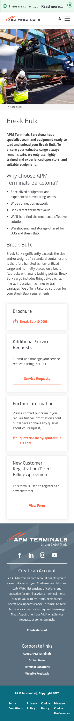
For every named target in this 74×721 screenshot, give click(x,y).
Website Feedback (37, 673)
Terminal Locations (37, 667)
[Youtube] (54, 555)
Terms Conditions (16, 705)
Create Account (37, 630)
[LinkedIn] (31, 556)
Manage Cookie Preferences (62, 708)
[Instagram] (42, 555)
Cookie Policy (45, 705)
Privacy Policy (32, 705)
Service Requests (37, 378)
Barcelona (16, 107)
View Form (37, 505)
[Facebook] (19, 556)
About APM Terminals (37, 653)
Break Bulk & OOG (33, 321)
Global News (37, 660)
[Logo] (22, 19)
